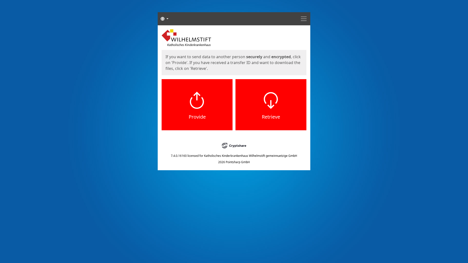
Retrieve (271, 116)
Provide (197, 116)
